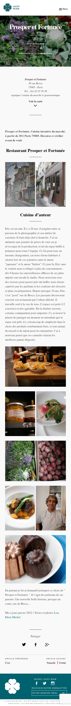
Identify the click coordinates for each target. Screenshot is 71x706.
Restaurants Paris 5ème (35, 53)
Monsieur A (39, 703)
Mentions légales (54, 703)
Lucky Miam (12, 686)
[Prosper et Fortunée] (24, 644)
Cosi (7, 662)
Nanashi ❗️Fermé (56, 662)
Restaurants (35, 44)
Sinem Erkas (14, 703)
